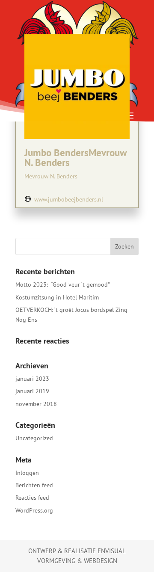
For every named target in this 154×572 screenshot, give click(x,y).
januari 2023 (32, 378)
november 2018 (36, 404)
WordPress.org (34, 510)
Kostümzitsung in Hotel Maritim (57, 297)
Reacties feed (32, 497)
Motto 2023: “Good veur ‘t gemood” (62, 284)
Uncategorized (34, 438)
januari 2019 (32, 391)
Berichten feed (34, 485)
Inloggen (27, 473)
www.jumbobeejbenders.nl (68, 199)
